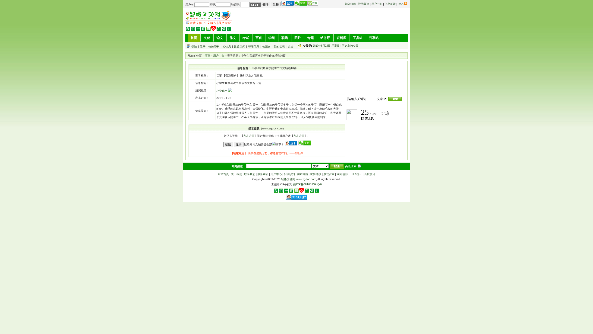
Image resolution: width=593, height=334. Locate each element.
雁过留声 (328, 174)
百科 (258, 38)
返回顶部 (342, 174)
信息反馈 (390, 4)
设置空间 (239, 46)
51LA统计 (356, 174)
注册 (202, 46)
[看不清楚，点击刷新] (255, 5)
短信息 (227, 46)
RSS (401, 4)
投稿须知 (289, 174)
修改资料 (214, 46)
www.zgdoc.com (306, 179)
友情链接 (315, 174)
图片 (297, 38)
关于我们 (236, 174)
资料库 (341, 38)
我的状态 (279, 46)
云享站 (374, 38)
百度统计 (369, 174)
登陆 (194, 46)
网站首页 (223, 174)
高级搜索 (350, 166)
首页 (194, 38)
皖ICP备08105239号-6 (307, 184)
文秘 (207, 38)
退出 (290, 46)
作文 (233, 38)
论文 (220, 38)
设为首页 (363, 4)
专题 (310, 38)
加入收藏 (350, 4)
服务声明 (262, 174)
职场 (284, 38)
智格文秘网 (288, 179)
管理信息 (253, 46)
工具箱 (358, 38)
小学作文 (222, 91)
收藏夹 (266, 46)
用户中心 (376, 4)
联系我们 (249, 174)
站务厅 (325, 38)
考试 (246, 38)
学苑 (271, 38)
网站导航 (302, 174)
